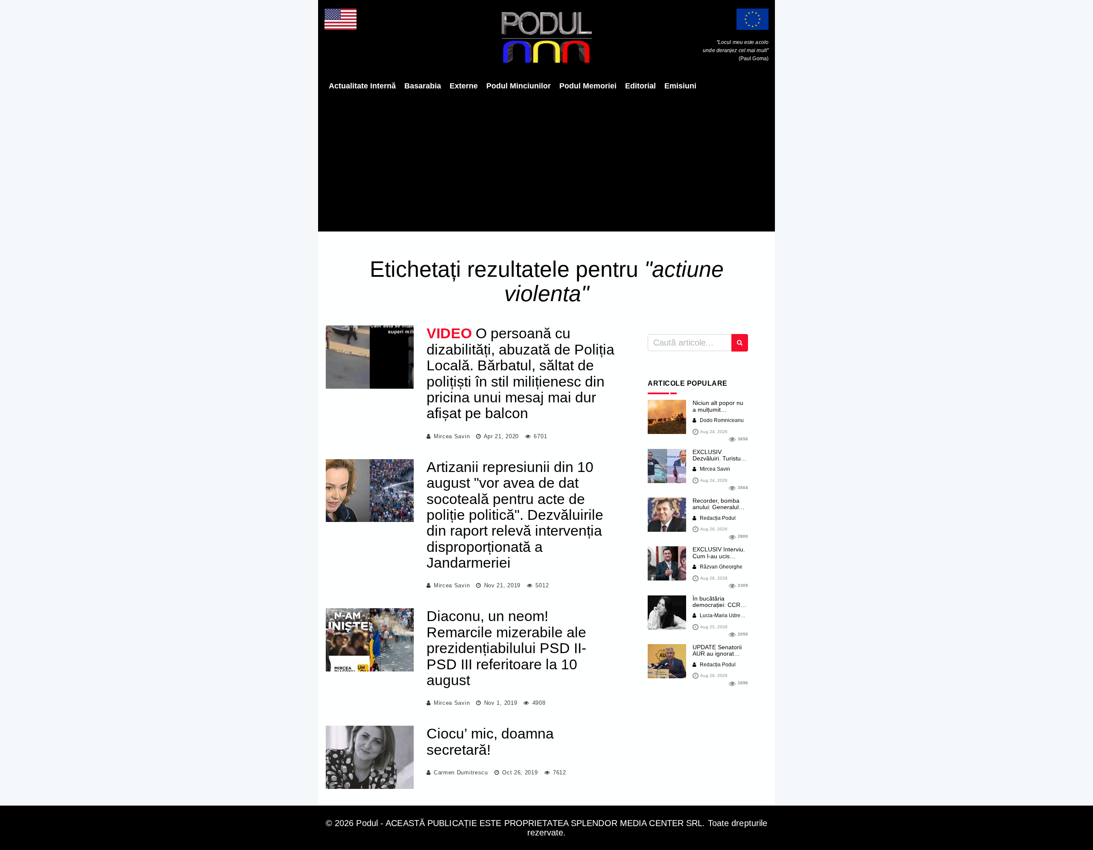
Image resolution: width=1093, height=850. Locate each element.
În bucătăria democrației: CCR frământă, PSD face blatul (719, 608)
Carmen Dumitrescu (461, 772)
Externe (464, 86)
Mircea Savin (452, 436)
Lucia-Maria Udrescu (723, 615)
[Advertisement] (546, 161)
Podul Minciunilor (518, 86)
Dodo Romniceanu (721, 420)
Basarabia (422, 86)
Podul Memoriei (588, 86)
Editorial (640, 86)
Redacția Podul (717, 518)
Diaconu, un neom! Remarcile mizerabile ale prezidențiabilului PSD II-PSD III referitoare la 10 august (506, 648)
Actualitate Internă (362, 86)
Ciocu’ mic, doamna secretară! (490, 741)
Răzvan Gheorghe (720, 567)
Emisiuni (680, 86)
